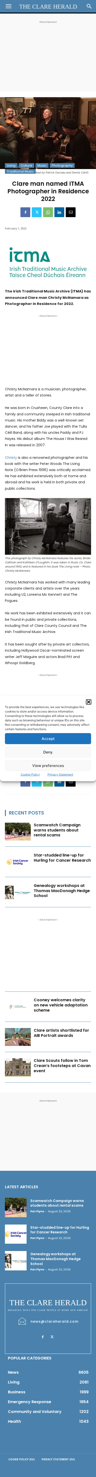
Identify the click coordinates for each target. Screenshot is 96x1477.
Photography (62, 165)
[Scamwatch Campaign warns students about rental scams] (18, 832)
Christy (11, 457)
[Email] (71, 212)
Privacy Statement (60, 774)
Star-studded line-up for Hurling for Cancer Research (62, 857)
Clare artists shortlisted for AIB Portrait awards (61, 1033)
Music (42, 165)
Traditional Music (20, 171)
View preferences (48, 765)
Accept (48, 738)
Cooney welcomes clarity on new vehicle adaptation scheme (61, 1005)
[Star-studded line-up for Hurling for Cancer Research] (18, 862)
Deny (48, 752)
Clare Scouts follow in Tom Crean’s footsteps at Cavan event (62, 1066)
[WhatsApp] (48, 212)
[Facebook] (25, 212)
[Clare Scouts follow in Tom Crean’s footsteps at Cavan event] (18, 1067)
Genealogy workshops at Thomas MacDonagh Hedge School (62, 891)
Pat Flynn (37, 1211)
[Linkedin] (59, 212)
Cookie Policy (30, 774)
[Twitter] (37, 212)
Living (11, 165)
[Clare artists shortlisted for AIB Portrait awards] (18, 1037)
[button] (88, 701)
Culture (26, 165)
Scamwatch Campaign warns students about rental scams (57, 830)
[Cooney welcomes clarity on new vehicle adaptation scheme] (18, 1007)
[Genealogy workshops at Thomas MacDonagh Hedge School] (18, 892)
